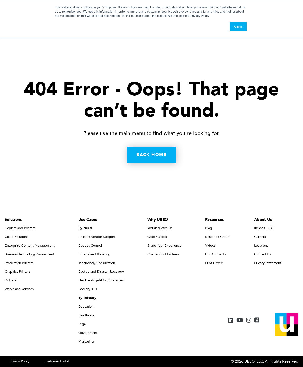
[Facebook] (256, 320)
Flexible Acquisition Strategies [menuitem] (101, 280)
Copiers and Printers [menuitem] (20, 228)
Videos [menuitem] (210, 245)
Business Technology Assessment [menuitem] (29, 254)
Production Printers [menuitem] (19, 263)
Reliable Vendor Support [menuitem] (96, 237)
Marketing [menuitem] (86, 341)
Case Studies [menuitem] (157, 237)
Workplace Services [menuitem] (19, 289)
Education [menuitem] (86, 306)
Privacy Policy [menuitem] (19, 361)
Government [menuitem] (87, 333)
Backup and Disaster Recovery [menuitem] (101, 271)
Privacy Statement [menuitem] (267, 263)
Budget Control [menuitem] (90, 245)
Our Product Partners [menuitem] (163, 254)
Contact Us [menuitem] (262, 254)
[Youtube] (239, 320)
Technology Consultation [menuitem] (96, 263)
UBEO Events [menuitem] (215, 254)
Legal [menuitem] (82, 324)
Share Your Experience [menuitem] (164, 245)
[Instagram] (248, 320)
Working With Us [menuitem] (159, 228)
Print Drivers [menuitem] (214, 263)
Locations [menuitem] (261, 245)
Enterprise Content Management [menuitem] (30, 245)
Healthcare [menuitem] (86, 315)
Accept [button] (238, 27)
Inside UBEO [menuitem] (264, 228)
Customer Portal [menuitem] (57, 361)
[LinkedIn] (230, 320)
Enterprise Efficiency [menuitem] (94, 254)
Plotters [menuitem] (10, 280)
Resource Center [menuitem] (218, 237)
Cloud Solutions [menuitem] (16, 237)
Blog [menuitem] (208, 228)
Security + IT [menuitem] (87, 289)
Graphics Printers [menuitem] (17, 271)
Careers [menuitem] (260, 237)
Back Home (151, 155)
